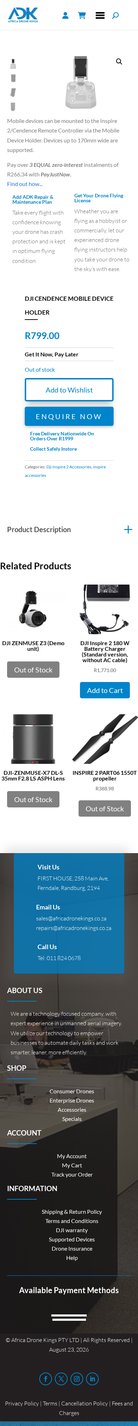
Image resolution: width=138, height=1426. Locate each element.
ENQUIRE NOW (69, 416)
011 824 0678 (64, 958)
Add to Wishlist (69, 389)
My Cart (72, 1165)
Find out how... (24, 183)
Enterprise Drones (72, 1100)
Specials (72, 1118)
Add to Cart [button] (105, 690)
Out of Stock (33, 669)
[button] (119, 61)
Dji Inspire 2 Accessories (68, 466)
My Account (72, 1155)
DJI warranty (72, 1230)
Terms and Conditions (71, 1220)
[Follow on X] (61, 1379)
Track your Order (72, 1174)
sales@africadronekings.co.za (71, 918)
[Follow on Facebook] (45, 1379)
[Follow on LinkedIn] (92, 1379)
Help (72, 1257)
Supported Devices (72, 1239)
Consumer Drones (72, 1091)
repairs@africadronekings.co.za (73, 927)
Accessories (72, 1109)
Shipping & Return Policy (72, 1211)
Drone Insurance (72, 1248)
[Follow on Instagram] (76, 1379)
